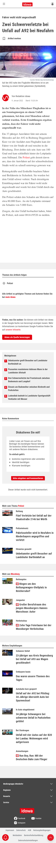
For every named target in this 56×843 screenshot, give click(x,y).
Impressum (10, 830)
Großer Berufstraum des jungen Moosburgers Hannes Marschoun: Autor (31, 608)
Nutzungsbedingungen (41, 830)
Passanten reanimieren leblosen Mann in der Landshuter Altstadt (28, 371)
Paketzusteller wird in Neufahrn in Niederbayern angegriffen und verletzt (35, 536)
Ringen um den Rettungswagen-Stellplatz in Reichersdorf (31, 587)
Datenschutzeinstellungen (28, 840)
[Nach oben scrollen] (50, 837)
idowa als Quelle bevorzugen (17, 337)
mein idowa (10, 297)
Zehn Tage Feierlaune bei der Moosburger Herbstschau (33, 627)
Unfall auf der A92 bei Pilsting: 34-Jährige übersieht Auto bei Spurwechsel (33, 697)
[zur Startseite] (28, 810)
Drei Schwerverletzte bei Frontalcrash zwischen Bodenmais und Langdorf (29, 380)
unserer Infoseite (13, 329)
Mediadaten (17, 835)
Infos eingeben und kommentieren (28, 478)
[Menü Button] (4, 4)
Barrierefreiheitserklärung (33, 835)
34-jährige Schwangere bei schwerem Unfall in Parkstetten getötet (33, 717)
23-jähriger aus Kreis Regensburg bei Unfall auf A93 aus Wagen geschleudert (34, 659)
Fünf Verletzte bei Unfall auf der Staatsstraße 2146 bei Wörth (34, 517)
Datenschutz (21, 830)
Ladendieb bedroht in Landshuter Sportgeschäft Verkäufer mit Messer (29, 397)
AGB (29, 830)
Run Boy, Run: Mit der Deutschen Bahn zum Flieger (31, 757)
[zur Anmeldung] (52, 4)
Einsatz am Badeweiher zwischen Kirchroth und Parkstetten (29, 389)
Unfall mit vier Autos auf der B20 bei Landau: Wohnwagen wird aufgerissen (34, 738)
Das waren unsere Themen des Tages (33, 678)
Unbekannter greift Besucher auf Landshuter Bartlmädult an (27, 362)
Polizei (26, 157)
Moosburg (15, 574)
